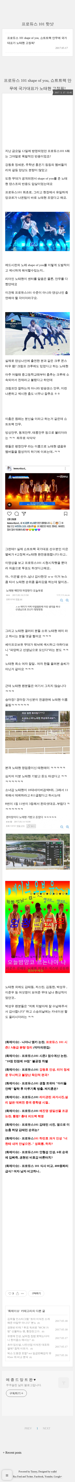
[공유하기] (17, 1294)
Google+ (58, 1476)
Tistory (34, 1471)
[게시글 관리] (22, 1294)
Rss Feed (17, 1476)
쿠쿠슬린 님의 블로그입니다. (24, 1385)
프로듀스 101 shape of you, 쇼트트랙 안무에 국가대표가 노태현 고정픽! (37, 40)
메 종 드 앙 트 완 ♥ (21, 1380)
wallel (54, 1471)
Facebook (38, 1476)
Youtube (49, 1476)
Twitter (29, 1476)
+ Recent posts (12, 1452)
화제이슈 (13, 1310)
